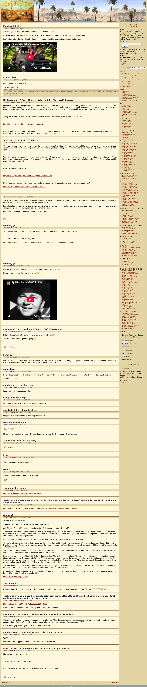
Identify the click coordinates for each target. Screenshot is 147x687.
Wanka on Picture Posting (129, 100)
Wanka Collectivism (127, 158)
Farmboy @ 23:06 (12, 26)
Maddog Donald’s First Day (130, 302)
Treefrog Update (126, 321)
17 (132, 79)
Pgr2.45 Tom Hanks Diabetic (130, 190)
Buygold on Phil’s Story (128, 296)
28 (122, 84)
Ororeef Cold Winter (127, 299)
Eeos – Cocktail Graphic (129, 122)
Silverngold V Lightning (128, 263)
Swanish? (8, 515)
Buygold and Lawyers (128, 304)
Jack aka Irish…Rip (127, 313)
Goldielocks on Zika (127, 204)
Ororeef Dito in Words (128, 230)
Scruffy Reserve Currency (129, 178)
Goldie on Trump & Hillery (129, 298)
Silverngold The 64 (127, 183)
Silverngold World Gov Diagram (131, 247)
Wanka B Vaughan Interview (130, 202)
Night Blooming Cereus (14, 422)
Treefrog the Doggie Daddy (130, 319)
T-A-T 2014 (125, 135)
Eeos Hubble (125, 260)
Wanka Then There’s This (129, 255)
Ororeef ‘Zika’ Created (128, 254)
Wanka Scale (125, 261)
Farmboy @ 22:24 (12, 263)
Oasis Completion (127, 132)
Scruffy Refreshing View (129, 155)
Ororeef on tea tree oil (128, 205)
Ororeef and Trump (127, 222)
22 (125, 82)
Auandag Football (127, 280)
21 (122, 82)
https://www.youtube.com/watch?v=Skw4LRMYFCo (23, 494)
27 (141, 82)
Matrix (123, 115)
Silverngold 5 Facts (127, 266)
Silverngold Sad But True (129, 250)
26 (138, 82)
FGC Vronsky (9, 78)
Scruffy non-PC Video (128, 243)
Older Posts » (133, 24)
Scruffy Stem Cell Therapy (129, 193)
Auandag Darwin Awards (129, 308)
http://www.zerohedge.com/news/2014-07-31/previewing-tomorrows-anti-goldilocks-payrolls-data (40, 508)
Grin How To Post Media (129, 96)
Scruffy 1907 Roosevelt (128, 169)
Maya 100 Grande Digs (128, 328)
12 (138, 77)
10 (132, 77)
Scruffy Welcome (126, 290)
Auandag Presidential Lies (129, 149)
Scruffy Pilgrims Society (128, 157)
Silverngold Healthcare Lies (130, 201)
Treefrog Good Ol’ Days (128, 272)
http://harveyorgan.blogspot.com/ (15, 577)
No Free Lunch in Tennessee (130, 314)
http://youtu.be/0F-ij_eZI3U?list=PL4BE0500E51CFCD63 (25, 604)
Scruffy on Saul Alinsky (128, 145)
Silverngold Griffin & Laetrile (130, 192)
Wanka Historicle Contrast (129, 229)
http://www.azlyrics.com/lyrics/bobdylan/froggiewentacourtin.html (27, 176)
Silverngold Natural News (129, 186)
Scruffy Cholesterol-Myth (129, 195)
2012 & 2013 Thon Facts (129, 114)
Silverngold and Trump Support (131, 218)
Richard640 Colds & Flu (129, 189)
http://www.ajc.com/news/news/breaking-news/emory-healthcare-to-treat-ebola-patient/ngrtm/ (38, 242)
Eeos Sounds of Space (128, 264)
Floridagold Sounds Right (129, 277)
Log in (123, 64)
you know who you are (14, 488)
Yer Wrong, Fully (11, 87)
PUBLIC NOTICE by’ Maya (129, 112)
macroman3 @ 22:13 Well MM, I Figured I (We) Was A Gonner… (34, 329)
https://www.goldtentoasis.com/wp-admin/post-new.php (24, 187)
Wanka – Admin (126, 126)
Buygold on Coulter (127, 216)
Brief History (125, 108)
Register (124, 63)
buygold (124, 382)
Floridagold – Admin (127, 123)
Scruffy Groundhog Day (128, 293)
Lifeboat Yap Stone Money (129, 175)
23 (129, 82)
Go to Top (115, 682)
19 (138, 79)
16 (129, 79)
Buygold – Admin (127, 120)
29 (125, 84)
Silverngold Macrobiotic (128, 198)
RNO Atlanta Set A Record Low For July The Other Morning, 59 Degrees (38, 100)
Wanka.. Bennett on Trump (129, 221)
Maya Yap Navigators (128, 177)
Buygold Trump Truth (128, 215)
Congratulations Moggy (15, 398)
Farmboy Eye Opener (128, 232)
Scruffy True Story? (127, 281)
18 (135, 79)
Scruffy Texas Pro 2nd (128, 151)
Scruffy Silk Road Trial (128, 152)
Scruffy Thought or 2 (127, 148)
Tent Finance (125, 109)
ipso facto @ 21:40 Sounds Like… (20, 410)
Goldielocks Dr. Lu (127, 196)
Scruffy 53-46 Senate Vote (129, 142)
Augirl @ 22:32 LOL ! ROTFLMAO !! (20, 140)
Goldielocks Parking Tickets (130, 283)
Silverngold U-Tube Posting (130, 97)
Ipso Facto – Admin (127, 125)
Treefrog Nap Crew (127, 322)
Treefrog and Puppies (128, 318)
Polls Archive (125, 368)
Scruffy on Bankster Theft (129, 164)
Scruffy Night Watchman (129, 163)
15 (125, 79)
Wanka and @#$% (127, 307)
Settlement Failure (127, 111)
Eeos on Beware (126, 167)
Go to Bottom (133, 26)
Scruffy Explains (126, 305)
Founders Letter (126, 106)
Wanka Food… (126, 170)
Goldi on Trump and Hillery (129, 219)
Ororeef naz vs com (127, 161)
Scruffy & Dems (126, 238)
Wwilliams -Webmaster (128, 128)
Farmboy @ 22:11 (12, 225)
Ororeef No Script (127, 99)
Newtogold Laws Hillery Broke (130, 233)
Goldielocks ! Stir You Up (129, 146)
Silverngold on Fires (127, 249)
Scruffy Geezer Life (127, 287)
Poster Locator (126, 105)
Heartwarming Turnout (128, 134)
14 (122, 79)
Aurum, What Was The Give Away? (20, 441)
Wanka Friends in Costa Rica (130, 325)
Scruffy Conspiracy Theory (129, 143)
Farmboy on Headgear (128, 324)
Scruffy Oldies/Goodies (128, 160)
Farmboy (7, 355)
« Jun (122, 86)
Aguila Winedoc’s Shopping (130, 274)
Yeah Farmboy (10, 583)
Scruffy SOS (125, 166)
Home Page (125, 91)
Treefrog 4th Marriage (128, 278)
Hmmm (6, 470)
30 (129, 84)
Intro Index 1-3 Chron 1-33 (129, 210)
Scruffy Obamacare (127, 154)
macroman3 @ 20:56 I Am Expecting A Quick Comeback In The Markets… (39, 614)
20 (141, 79)
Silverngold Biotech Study (129, 184)
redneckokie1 (10, 369)
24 (132, 82)
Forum (123, 93)
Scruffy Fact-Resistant (128, 286)
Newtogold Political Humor (129, 295)
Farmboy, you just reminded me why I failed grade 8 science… (33, 632)
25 (135, 82)
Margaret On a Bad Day (128, 327)
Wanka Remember (127, 275)
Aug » (129, 86)
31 (132, 84)
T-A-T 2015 (125, 137)
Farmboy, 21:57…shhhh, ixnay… (19, 385)
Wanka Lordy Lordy (127, 289)
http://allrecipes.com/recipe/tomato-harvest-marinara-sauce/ (25, 124)
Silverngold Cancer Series (129, 187)
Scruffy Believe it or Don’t (129, 292)
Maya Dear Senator (127, 227)
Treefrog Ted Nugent (128, 271)
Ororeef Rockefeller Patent (129, 252)
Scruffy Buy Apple (127, 284)
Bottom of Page (126, 94)
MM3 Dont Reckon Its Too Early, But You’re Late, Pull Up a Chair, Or (36, 648)
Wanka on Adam (126, 301)
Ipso (5, 455)
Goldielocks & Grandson (129, 316)
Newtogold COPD (127, 199)
